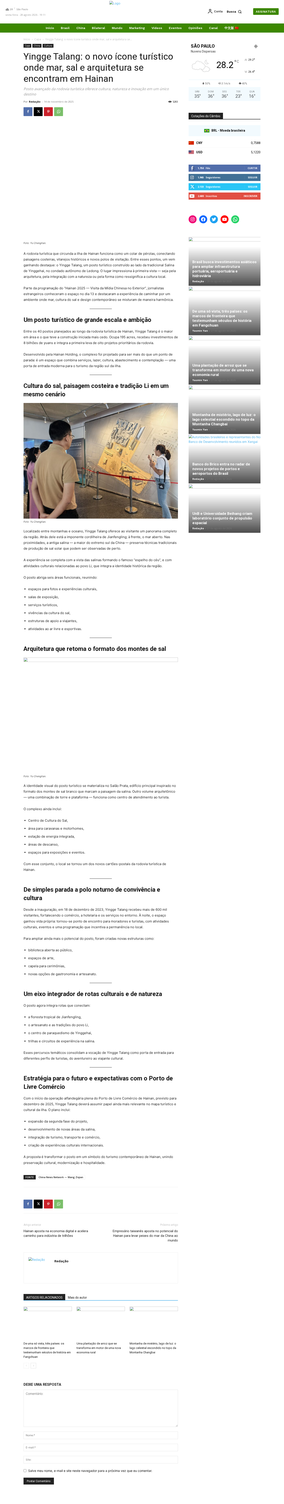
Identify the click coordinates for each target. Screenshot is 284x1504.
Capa (37, 39)
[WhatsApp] (58, 111)
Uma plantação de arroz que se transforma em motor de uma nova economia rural (99, 1348)
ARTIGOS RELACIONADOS (44, 1297)
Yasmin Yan (200, 330)
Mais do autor (77, 1297)
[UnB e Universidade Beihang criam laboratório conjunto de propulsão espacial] (224, 508)
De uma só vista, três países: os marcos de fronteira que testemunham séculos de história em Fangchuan (221, 318)
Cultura (48, 45)
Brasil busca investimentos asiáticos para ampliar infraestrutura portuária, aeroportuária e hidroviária (224, 269)
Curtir (252, 168)
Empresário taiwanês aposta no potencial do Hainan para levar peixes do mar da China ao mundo (145, 1235)
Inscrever (250, 196)
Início (27, 39)
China (37, 45)
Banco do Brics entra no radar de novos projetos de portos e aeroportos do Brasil (221, 469)
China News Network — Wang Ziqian (61, 1177)
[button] (235, 11)
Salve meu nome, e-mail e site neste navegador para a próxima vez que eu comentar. (90, 1471)
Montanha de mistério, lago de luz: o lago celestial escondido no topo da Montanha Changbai (153, 1348)
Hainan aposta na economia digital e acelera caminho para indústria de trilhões (56, 1233)
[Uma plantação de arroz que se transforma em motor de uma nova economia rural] (101, 1323)
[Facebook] (28, 111)
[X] (38, 111)
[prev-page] (26, 1365)
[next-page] (33, 1365)
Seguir (252, 177)
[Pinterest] (48, 111)
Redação (34, 101)
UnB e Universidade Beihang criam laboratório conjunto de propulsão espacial (222, 518)
